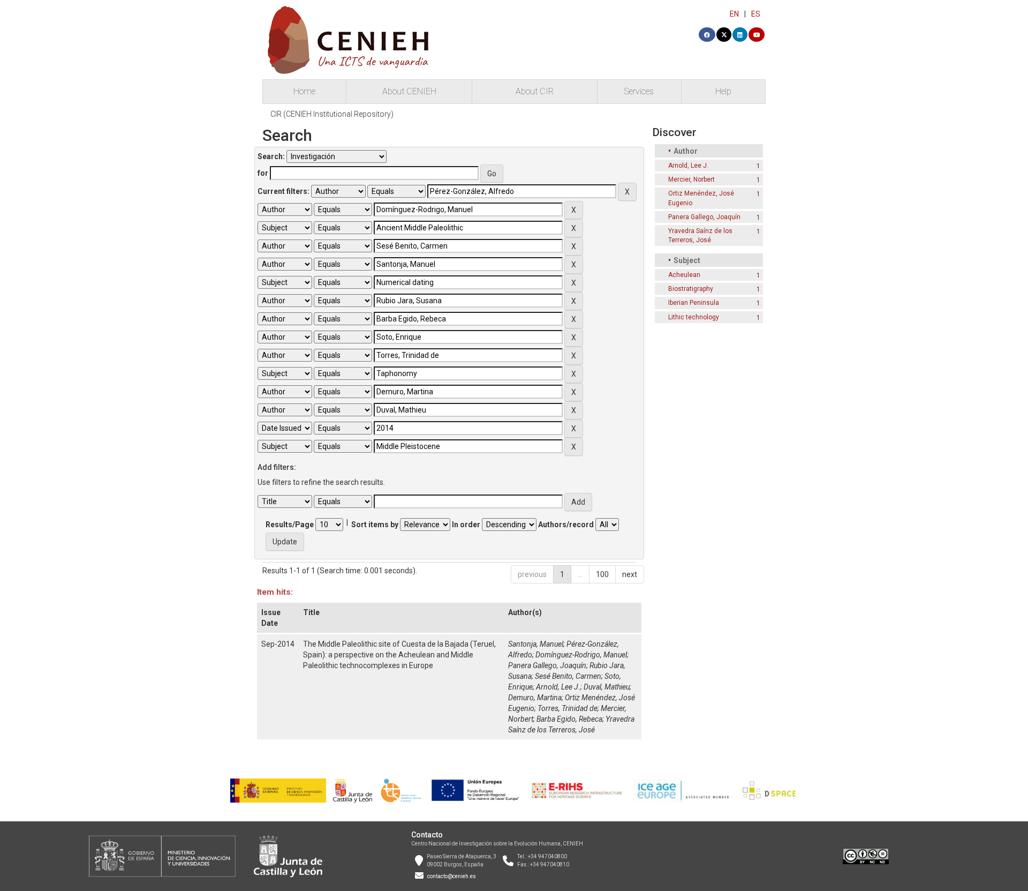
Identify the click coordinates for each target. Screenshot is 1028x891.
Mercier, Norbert (691, 179)
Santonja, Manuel (535, 644)
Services (639, 91)
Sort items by (374, 524)
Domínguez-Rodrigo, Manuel (581, 654)
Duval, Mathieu (607, 687)
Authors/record (566, 524)
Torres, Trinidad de (568, 708)
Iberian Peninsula (693, 302)
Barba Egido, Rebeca (569, 719)
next (629, 574)
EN (734, 14)
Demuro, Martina (535, 697)
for (263, 173)
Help (723, 91)
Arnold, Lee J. (558, 687)
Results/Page (290, 524)
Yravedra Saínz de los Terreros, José (700, 235)
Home (304, 91)
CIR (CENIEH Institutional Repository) (332, 114)
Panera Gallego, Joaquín (547, 665)
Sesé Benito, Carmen (568, 676)
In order (466, 524)
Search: (271, 156)
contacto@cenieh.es (451, 876)
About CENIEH (409, 91)
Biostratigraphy (690, 289)
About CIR (535, 91)
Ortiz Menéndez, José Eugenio (701, 198)
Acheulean (684, 275)
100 (602, 574)
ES (755, 14)
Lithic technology (693, 317)
